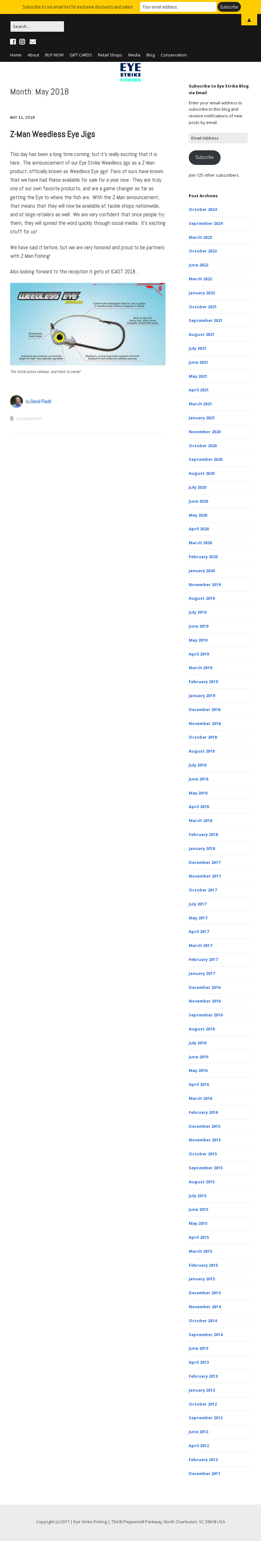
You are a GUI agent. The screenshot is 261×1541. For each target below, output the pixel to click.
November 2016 (205, 1001)
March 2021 (200, 404)
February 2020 (203, 556)
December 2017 (204, 862)
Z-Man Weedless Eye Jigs (52, 134)
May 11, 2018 (22, 117)
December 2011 (204, 1473)
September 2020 (205, 459)
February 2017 (203, 959)
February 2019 (203, 681)
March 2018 (200, 820)
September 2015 (205, 1168)
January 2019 (202, 695)
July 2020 (197, 487)
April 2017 (199, 931)
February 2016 (203, 1112)
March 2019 (200, 667)
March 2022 (200, 279)
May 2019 (198, 640)
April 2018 (199, 806)
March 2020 (200, 542)
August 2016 (202, 1029)
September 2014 (205, 1334)
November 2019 (205, 584)
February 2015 (203, 1265)
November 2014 (205, 1306)
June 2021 (198, 362)
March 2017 (200, 945)
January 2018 (202, 848)
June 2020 (198, 501)
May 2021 (198, 376)
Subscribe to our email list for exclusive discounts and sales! (78, 7)
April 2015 (199, 1237)
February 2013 (203, 1376)
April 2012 (199, 1445)
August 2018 (202, 751)
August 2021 (202, 334)
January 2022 (202, 293)
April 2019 (199, 654)
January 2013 (202, 1390)
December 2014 (204, 1293)
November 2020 (205, 431)
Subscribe (204, 157)
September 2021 (205, 320)
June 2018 (198, 779)
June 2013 (198, 1348)
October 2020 (203, 445)
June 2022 (198, 265)
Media (134, 55)
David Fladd (41, 401)
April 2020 (199, 529)
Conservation (174, 55)
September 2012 (205, 1417)
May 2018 (198, 793)
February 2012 (203, 1459)
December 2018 (204, 709)
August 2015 (202, 1182)
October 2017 (203, 890)
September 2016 (205, 1015)
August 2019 (202, 598)
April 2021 (199, 390)
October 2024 (203, 209)
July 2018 (197, 765)
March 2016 (200, 1098)
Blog (150, 55)
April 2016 (199, 1084)
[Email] (32, 42)
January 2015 (202, 1279)
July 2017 (197, 904)
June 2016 (198, 1057)
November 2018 (205, 723)
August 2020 (202, 473)
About (33, 55)
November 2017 (205, 876)
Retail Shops (110, 55)
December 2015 (204, 1126)
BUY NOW (54, 55)
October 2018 (203, 737)
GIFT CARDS (81, 55)
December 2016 (204, 987)
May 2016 (198, 1070)
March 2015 (200, 1251)
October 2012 (203, 1404)
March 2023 (200, 237)
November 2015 (205, 1140)
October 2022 (203, 251)
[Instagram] (22, 42)
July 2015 (197, 1195)
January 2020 (202, 570)
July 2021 (197, 348)
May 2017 (198, 918)
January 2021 (202, 418)
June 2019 (198, 626)
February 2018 (203, 834)
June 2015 (198, 1209)
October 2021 (203, 307)
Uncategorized (29, 418)
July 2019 (197, 612)
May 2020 (198, 515)
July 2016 (197, 1043)
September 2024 (205, 223)
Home (16, 55)
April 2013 (199, 1362)
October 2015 (203, 1154)
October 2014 (203, 1320)
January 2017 (202, 973)
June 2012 (198, 1431)
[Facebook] (13, 42)
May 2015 (198, 1223)
